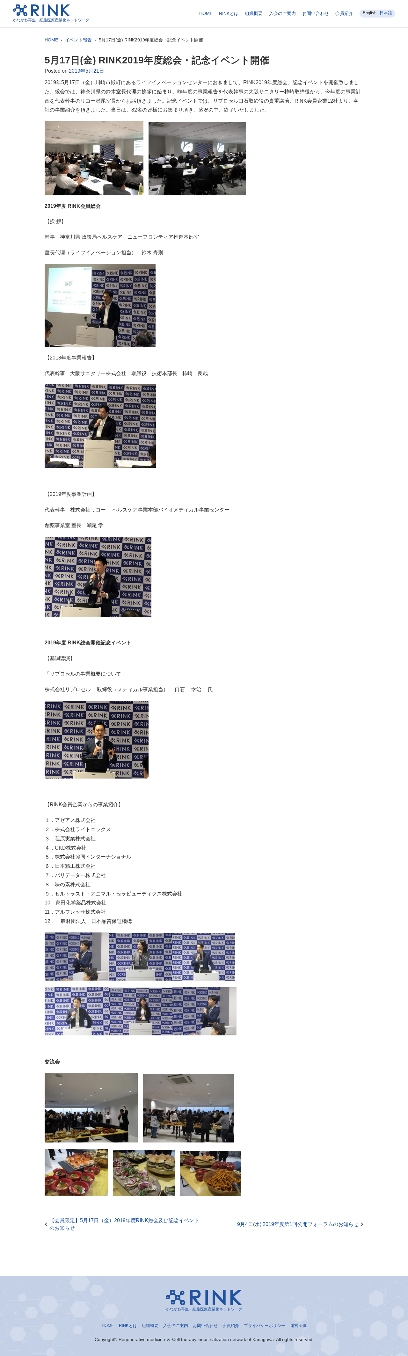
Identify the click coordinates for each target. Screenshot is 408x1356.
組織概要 (254, 13)
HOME (206, 13)
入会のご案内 (282, 13)
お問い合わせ (315, 13)
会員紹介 (344, 13)
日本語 (386, 13)
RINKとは (228, 13)
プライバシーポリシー (264, 1325)
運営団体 (298, 1325)
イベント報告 (78, 39)
